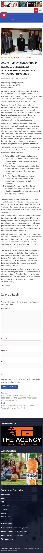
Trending (4, 509)
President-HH (5, 494)
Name (4, 339)
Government (8, 57)
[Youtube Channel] (36, 10)
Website (4, 362)
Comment (5, 309)
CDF (2, 502)
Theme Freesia (27, 548)
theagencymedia (8, 539)
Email (4, 351)
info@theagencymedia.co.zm (13, 535)
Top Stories (5, 506)
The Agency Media (7, 548)
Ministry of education (24, 57)
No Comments (23, 78)
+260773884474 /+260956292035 (15, 531)
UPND (3, 498)
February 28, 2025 (8, 78)
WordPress (36, 548)
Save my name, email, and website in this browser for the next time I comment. (20, 380)
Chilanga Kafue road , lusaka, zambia (15, 528)
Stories (3, 513)
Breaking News (6, 517)
